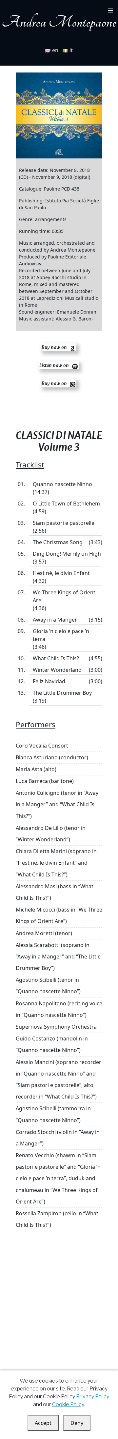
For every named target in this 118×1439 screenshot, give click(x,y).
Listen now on (54, 365)
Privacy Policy (92, 1396)
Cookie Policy (68, 1404)
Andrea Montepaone (59, 22)
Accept (43, 1423)
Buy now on (55, 347)
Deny (76, 1423)
